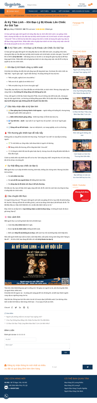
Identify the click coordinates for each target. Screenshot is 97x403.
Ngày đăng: (10, 29)
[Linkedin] (20, 307)
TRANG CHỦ (33, 11)
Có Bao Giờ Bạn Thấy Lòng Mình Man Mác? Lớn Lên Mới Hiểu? (28, 323)
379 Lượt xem (30, 29)
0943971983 (82, 6)
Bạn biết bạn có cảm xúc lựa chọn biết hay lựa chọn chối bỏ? (82, 176)
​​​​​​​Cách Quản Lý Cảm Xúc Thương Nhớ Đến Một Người (82, 155)
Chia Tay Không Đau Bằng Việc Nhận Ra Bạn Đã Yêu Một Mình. (28, 320)
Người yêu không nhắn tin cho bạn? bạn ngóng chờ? (24, 317)
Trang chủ (7, 15)
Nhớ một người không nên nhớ (82, 134)
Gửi (65, 352)
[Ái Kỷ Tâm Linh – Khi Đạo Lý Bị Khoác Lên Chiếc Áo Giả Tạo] (14, 4)
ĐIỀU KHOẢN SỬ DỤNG (80, 11)
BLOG (54, 11)
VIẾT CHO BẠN (64, 11)
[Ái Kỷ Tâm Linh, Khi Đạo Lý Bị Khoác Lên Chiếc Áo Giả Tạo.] (12, 307)
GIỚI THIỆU (44, 11)
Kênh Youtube (79, 185)
